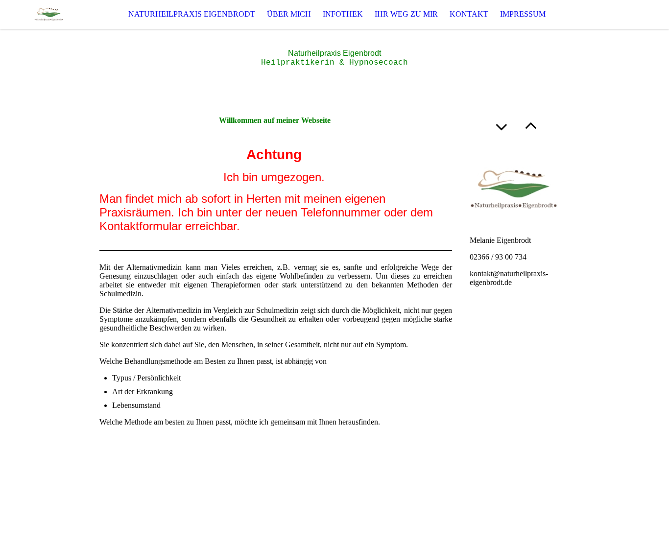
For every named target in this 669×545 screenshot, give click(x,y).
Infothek (343, 14)
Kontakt (469, 14)
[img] (49, 14)
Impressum (523, 14)
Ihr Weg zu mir (406, 14)
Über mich (289, 14)
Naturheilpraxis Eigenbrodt (191, 14)
